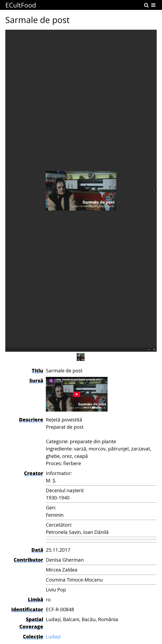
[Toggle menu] (153, 5)
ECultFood (20, 5)
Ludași (53, 636)
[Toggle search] (146, 5)
